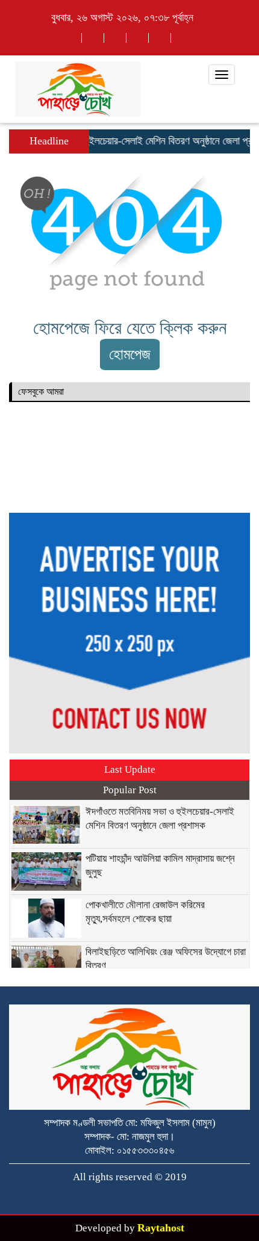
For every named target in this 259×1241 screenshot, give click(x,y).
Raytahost (160, 1228)
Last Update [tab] (129, 769)
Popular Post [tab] (130, 790)
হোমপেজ (130, 354)
